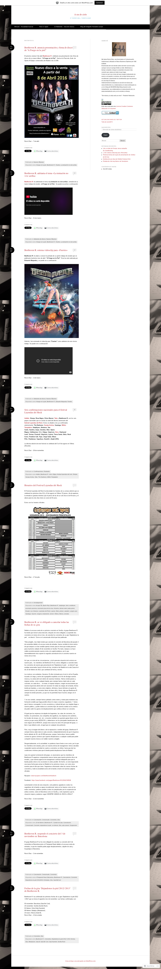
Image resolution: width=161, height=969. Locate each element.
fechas (73, 939)
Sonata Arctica (29, 477)
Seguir (105, 135)
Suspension (73, 825)
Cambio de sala (58, 822)
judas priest (71, 608)
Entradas (47, 880)
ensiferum (72, 605)
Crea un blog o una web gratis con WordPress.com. (80, 961)
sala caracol (65, 825)
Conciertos (53, 820)
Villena (56, 614)
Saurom (34, 614)
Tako (56, 418)
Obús (57, 611)
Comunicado (46, 820)
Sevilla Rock (61, 942)
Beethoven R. (51, 165)
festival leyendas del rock (64, 474)
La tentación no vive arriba (69, 165)
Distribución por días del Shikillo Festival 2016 (116, 159)
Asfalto (38, 474)
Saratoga (28, 614)
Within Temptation (52, 477)
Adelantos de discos (40, 239)
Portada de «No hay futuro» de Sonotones (115, 161)
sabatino (66, 611)
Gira (58, 820)
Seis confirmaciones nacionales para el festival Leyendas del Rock (45, 411)
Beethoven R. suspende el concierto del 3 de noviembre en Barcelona (44, 835)
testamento (45, 614)
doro (50, 474)
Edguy (55, 474)
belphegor (62, 605)
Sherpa (75, 474)
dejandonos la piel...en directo (49, 825)
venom (52, 614)
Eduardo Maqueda (61, 401)
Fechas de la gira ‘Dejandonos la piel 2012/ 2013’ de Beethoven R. (47, 889)
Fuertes (58, 165)
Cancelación (37, 820)
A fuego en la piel (41, 165)
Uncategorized (38, 602)
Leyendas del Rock (44, 611)
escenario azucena (31, 608)
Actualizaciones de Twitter (112, 119)
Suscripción (106, 127)
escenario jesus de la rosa (45, 608)
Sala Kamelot (53, 942)
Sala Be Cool (44, 942)
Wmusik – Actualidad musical (23, 26)
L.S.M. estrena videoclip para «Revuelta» (115, 152)
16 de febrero (40, 822)
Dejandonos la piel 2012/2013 (34, 880)
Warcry (61, 614)
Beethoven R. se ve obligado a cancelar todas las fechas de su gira (46, 623)
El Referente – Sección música (64, 26)
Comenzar (99, 3)
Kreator (27, 611)
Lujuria (53, 611)
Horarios (56, 608)
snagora (39, 614)
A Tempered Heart (41, 877)
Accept (38, 605)
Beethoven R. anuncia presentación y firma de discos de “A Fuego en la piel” (48, 49)
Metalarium (32, 942)
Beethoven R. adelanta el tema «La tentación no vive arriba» (46, 174)
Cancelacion (67, 822)
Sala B (38, 942)
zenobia (66, 614)
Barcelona (50, 877)
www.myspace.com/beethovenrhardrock (43, 775)
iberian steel (63, 608)
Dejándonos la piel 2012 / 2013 (61, 939)
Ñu (41, 605)
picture (62, 611)
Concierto (37, 825)
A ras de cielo (80, 14)
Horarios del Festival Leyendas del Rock (43, 485)
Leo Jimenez (34, 611)
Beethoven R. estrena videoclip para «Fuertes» (46, 250)
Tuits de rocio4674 (107, 122)
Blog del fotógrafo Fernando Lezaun (91, 26)
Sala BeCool (57, 880)
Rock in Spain (43, 26)
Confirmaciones (38, 471)
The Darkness (42, 477)
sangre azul (73, 611)
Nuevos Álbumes (39, 162)
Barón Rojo (46, 605)
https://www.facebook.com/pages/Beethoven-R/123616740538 (51, 780)
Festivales (47, 471)
